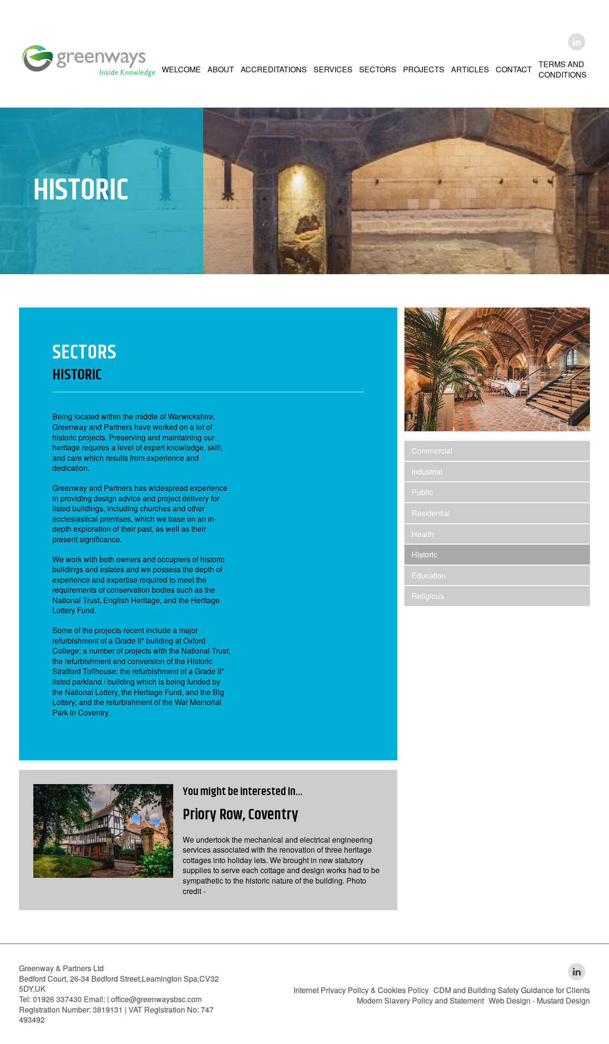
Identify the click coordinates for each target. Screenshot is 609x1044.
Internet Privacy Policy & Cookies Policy (361, 989)
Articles (470, 69)
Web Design (509, 1000)
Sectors (377, 69)
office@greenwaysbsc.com (156, 999)
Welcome (181, 69)
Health (423, 533)
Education (429, 575)
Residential (431, 512)
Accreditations (274, 69)
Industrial (427, 471)
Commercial (432, 450)
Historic (424, 554)
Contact (514, 69)
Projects (423, 69)
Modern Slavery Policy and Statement (420, 1000)
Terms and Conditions (563, 69)
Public (422, 492)
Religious (428, 595)
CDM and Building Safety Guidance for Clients (511, 989)
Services (333, 69)
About (220, 69)
